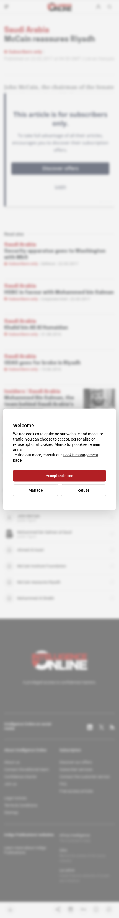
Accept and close (59, 475)
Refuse (83, 490)
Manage (36, 490)
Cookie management (80, 454)
